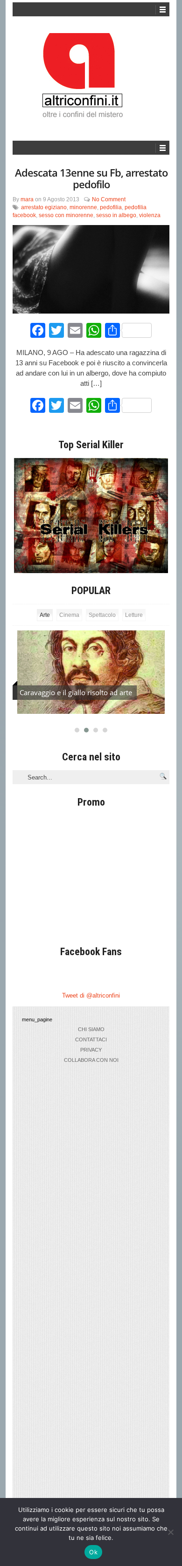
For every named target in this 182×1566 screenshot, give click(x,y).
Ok (93, 1552)
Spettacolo (102, 615)
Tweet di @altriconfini (91, 995)
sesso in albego (116, 215)
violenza (150, 215)
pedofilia (111, 207)
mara (27, 199)
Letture (134, 615)
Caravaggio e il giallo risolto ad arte (76, 692)
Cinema (69, 615)
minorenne (83, 207)
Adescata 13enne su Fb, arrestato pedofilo (91, 178)
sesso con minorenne (66, 215)
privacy (91, 1050)
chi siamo (91, 1029)
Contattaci (91, 1039)
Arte (45, 615)
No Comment (109, 199)
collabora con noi (91, 1060)
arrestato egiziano (44, 207)
